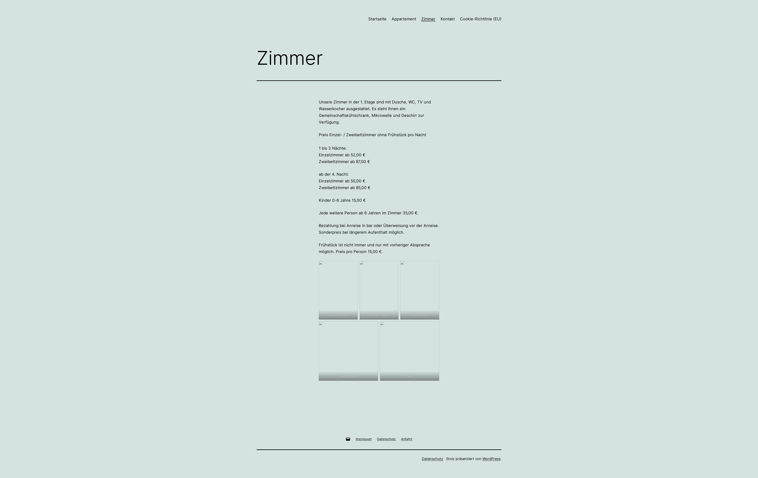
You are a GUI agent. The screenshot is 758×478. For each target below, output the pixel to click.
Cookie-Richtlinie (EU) (480, 19)
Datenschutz (432, 459)
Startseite (377, 19)
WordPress (491, 459)
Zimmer (428, 19)
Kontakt (448, 19)
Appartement (404, 19)
